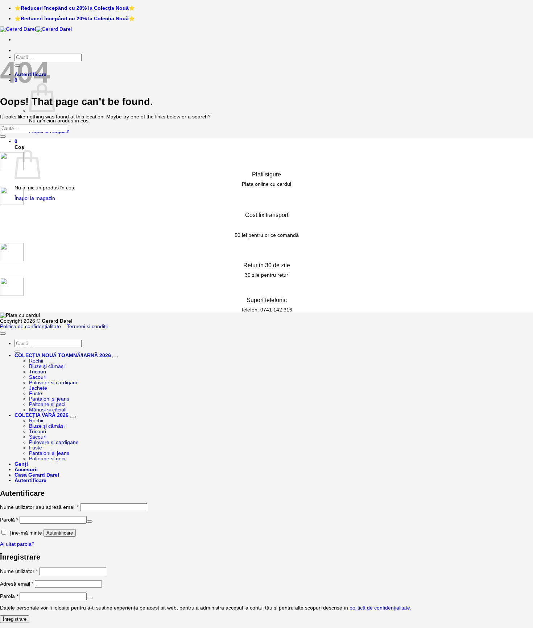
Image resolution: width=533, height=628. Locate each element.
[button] (16, 141)
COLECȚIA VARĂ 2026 (42, 415)
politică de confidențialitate (380, 608)
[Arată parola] (89, 521)
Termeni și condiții (87, 326)
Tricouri (37, 371)
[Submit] (3, 136)
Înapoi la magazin (35, 198)
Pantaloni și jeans (49, 399)
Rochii (36, 361)
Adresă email (16, 584)
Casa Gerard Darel (37, 475)
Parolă (9, 520)
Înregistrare (14, 619)
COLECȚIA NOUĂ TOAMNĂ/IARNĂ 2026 (63, 355)
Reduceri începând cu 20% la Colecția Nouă (75, 8)
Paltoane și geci (47, 404)
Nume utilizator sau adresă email (39, 507)
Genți (21, 464)
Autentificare (59, 533)
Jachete (38, 388)
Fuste (35, 393)
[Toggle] (115, 357)
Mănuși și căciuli (47, 410)
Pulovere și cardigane (54, 382)
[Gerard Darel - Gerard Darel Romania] (36, 29)
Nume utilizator (19, 571)
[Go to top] (3, 333)
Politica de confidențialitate (30, 326)
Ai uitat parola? (17, 544)
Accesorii (26, 469)
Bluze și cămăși (47, 366)
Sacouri (37, 377)
